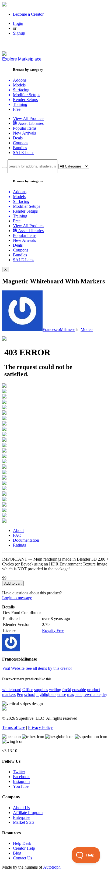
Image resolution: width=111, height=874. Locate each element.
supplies (41, 689)
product (93, 689)
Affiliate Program (28, 812)
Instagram (21, 781)
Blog (17, 853)
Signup (19, 33)
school (29, 694)
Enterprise (21, 817)
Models (87, 329)
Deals (18, 138)
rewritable (92, 694)
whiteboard (11, 689)
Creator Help (24, 848)
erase (61, 694)
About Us (21, 807)
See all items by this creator (49, 668)
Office (27, 689)
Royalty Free (53, 630)
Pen (20, 694)
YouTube (21, 786)
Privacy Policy (40, 727)
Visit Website (14, 668)
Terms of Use (13, 727)
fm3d (66, 689)
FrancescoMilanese (59, 329)
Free (16, 109)
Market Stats (23, 822)
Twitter (19, 771)
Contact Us (22, 858)
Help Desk (22, 843)
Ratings (19, 545)
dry (104, 694)
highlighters (46, 694)
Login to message (17, 597)
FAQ (17, 535)
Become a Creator (28, 14)
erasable (79, 689)
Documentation (26, 540)
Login (18, 23)
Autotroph (52, 867)
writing (55, 689)
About (18, 530)
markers (9, 694)
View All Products (28, 118)
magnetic (74, 694)
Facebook (21, 776)
